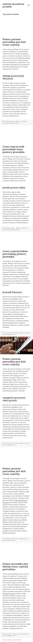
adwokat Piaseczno (9, 593)
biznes (19, 121)
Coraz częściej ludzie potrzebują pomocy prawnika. (15, 254)
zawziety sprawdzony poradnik (13, 5)
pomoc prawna (25, 333)
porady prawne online (14, 187)
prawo (8, 123)
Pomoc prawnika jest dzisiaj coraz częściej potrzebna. (15, 566)
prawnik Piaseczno (12, 292)
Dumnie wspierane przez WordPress (12, 640)
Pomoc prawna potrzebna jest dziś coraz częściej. (14, 42)
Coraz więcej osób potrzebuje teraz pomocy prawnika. (14, 149)
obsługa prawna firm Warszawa (13, 77)
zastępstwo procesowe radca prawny (14, 399)
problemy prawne (15, 123)
